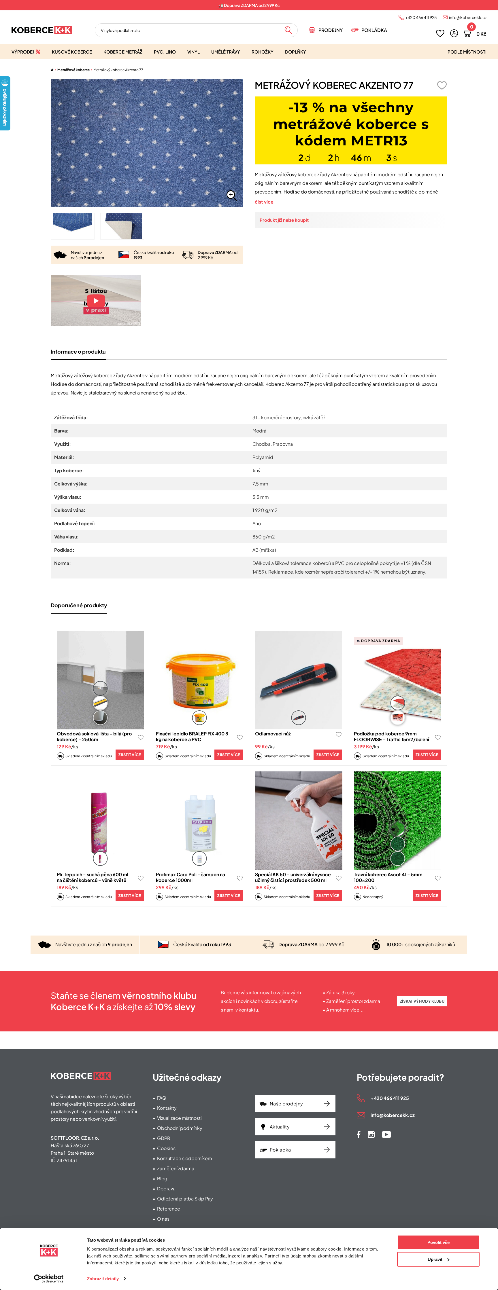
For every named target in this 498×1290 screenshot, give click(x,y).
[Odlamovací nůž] (298, 680)
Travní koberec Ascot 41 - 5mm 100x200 (388, 877)
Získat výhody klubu (422, 1001)
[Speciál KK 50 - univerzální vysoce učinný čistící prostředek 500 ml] (298, 820)
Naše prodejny (286, 1104)
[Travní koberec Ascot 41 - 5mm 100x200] (397, 820)
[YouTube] (386, 1134)
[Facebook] (359, 1134)
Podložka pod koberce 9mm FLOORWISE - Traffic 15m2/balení (391, 736)
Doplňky (295, 51)
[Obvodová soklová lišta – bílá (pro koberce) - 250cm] (100, 680)
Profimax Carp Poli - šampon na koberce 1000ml (190, 877)
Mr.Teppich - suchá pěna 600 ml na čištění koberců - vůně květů (92, 877)
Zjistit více (129, 754)
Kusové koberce (72, 51)
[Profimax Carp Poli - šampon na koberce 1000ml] (199, 820)
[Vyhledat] (288, 30)
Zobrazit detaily (103, 1278)
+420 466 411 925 (421, 17)
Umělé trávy (225, 51)
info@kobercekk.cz (467, 17)
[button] (454, 33)
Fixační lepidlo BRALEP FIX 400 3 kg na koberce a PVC (192, 736)
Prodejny (330, 30)
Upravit (435, 1259)
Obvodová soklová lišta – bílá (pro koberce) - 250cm (94, 736)
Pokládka (374, 30)
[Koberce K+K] (42, 30)
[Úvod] (52, 70)
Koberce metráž (122, 51)
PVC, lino (165, 51)
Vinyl (193, 51)
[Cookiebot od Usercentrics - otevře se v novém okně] (49, 1278)
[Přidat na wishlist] (441, 85)
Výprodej (23, 51)
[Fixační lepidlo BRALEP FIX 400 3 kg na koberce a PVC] (199, 680)
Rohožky (262, 51)
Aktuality (280, 1127)
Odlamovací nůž (273, 734)
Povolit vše (438, 1242)
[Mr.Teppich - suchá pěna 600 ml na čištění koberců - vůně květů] (100, 820)
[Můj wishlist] (440, 33)
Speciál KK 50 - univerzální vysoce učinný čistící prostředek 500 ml (293, 877)
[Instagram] (371, 1134)
